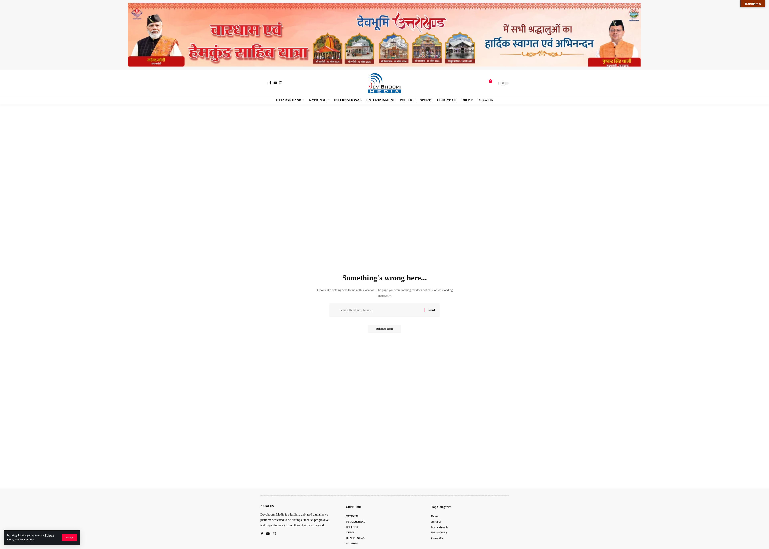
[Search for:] (380, 310)
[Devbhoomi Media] (384, 83)
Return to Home (384, 328)
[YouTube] (275, 82)
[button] (69, 537)
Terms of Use (26, 539)
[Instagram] (280, 82)
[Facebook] (271, 82)
